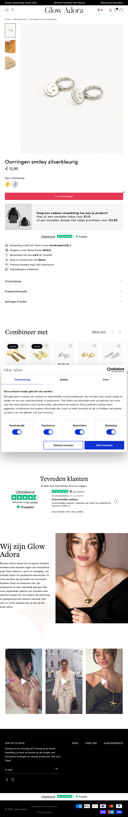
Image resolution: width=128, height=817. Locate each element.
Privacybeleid (44, 812)
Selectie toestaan (63, 445)
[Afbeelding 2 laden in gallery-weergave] (10, 47)
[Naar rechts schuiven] (120, 332)
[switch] (48, 432)
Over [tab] (105, 379)
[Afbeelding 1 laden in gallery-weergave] (10, 30)
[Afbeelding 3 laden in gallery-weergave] (10, 63)
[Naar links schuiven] (113, 332)
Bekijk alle (99, 331)
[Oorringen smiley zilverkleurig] (15, 184)
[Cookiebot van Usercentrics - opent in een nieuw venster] (109, 369)
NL (102, 9)
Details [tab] (64, 379)
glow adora (20, 809)
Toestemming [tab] (22, 379)
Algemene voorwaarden (44, 806)
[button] (7, 10)
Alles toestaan (104, 445)
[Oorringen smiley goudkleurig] (7, 184)
